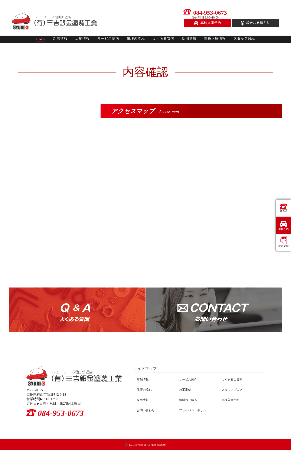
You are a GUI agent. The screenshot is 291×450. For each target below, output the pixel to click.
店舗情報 (82, 38)
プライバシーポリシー (194, 410)
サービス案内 (108, 38)
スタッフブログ (232, 389)
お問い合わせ (146, 410)
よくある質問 (163, 38)
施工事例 (185, 389)
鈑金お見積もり (258, 23)
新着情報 (60, 38)
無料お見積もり (189, 400)
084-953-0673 (209, 14)
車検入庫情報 (215, 38)
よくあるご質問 (232, 379)
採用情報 (189, 38)
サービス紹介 (188, 379)
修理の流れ (136, 38)
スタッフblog (244, 38)
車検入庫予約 (210, 23)
